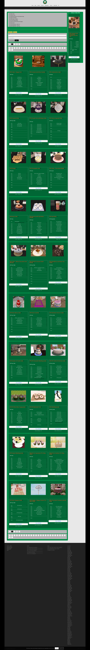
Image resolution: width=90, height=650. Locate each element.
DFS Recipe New (9, 7)
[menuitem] (32, 5)
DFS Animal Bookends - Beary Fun (14, 24)
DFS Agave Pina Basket (12, 17)
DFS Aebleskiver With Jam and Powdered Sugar (16, 16)
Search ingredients (11, 40)
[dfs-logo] (45, 2)
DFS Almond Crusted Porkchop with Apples (16, 21)
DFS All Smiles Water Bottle (13, 20)
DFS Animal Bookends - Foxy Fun (14, 25)
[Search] (58, 5)
